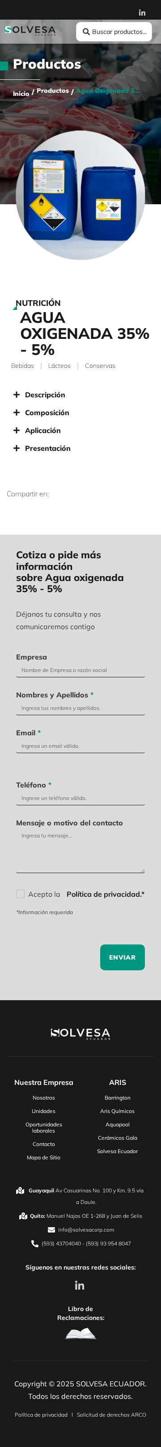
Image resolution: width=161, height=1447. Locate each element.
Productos (47, 63)
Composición (47, 412)
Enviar (122, 957)
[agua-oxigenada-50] (80, 195)
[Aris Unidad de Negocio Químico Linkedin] (80, 1286)
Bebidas (22, 366)
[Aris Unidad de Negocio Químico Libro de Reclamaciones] (80, 1334)
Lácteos (59, 366)
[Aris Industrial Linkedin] (144, 12)
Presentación (48, 448)
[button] (80, 395)
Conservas (100, 366)
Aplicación (43, 430)
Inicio (21, 94)
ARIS (117, 1082)
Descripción (45, 394)
